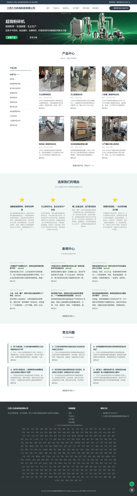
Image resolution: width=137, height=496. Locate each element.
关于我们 (76, 8)
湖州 (87, 443)
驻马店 (57, 480)
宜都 (73, 473)
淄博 (67, 480)
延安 (37, 473)
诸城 (105, 477)
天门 (46, 466)
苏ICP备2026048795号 (87, 491)
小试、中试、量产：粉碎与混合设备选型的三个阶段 (27, 294)
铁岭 (55, 466)
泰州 (28, 466)
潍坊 (77, 466)
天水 (50, 466)
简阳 (110, 443)
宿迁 (87, 463)
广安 (41, 439)
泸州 (35, 453)
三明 (78, 460)
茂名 (50, 453)
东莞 (55, 436)
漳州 (60, 477)
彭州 (43, 456)
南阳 (110, 453)
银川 (77, 473)
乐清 (109, 473)
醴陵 (59, 449)
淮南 (62, 443)
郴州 (68, 432)
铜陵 (64, 466)
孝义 (68, 470)
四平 (69, 463)
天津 (41, 466)
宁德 (28, 456)
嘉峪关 (32, 446)
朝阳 (55, 432)
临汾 (64, 449)
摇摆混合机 (13, 102)
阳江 (46, 473)
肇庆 (69, 477)
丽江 (55, 449)
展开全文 (42, 108)
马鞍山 (41, 453)
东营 (68, 436)
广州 (50, 439)
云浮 (32, 477)
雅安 (32, 473)
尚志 (105, 460)
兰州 (31, 449)
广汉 (46, 439)
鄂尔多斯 (80, 436)
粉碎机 (12, 79)
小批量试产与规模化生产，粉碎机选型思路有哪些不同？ (27, 267)
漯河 (26, 453)
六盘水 (87, 449)
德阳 (41, 436)
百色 (50, 429)
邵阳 (31, 463)
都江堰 (74, 436)
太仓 (105, 463)
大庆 (23, 436)
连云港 (45, 449)
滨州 (100, 429)
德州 (46, 436)
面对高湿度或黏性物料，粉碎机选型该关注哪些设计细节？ (109, 294)
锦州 (87, 446)
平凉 (58, 456)
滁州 (91, 432)
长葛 (28, 432)
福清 (95, 436)
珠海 (109, 477)
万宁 (73, 466)
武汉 (100, 466)
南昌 (83, 453)
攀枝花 (38, 456)
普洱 (67, 456)
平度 (53, 456)
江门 (96, 443)
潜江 (80, 456)
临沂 (77, 449)
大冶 (32, 436)
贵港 (55, 439)
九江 (92, 446)
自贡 (71, 480)
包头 (73, 429)
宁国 (32, 456)
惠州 (83, 443)
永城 (100, 473)
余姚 (40, 477)
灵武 (68, 449)
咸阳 (59, 470)
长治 (41, 432)
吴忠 (23, 470)
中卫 (91, 477)
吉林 (41, 446)
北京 (82, 429)
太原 (114, 463)
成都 (64, 432)
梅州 (59, 453)
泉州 (34, 460)
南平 (101, 453)
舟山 (100, 477)
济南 (46, 446)
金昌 (50, 446)
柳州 (96, 449)
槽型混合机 (13, 125)
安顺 (41, 429)
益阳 (95, 473)
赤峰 (73, 432)
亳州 (104, 429)
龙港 (101, 449)
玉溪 (36, 477)
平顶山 (48, 456)
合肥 (26, 443)
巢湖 (50, 432)
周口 (96, 477)
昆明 (114, 446)
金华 (69, 446)
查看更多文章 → (68, 316)
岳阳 (113, 473)
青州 (103, 456)
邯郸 (105, 439)
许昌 (23, 473)
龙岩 (110, 449)
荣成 (61, 460)
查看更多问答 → (68, 390)
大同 (28, 436)
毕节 (95, 429)
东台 (59, 436)
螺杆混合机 (13, 107)
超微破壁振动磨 (15, 84)
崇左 (82, 432)
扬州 (50, 473)
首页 (48, 8)
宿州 (96, 463)
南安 (78, 453)
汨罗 (68, 453)
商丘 (96, 460)
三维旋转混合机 (15, 120)
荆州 (65, 446)
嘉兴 (26, 446)
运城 (27, 477)
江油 (105, 443)
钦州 (113, 456)
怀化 (58, 443)
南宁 (96, 453)
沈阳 (35, 463)
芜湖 (104, 466)
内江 (114, 453)
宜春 (68, 473)
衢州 (47, 460)
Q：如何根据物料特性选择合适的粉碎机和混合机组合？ (109, 348)
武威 (109, 466)
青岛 (85, 456)
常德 (23, 432)
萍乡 (62, 456)
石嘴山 (60, 463)
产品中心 (56, 8)
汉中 (114, 439)
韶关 (22, 463)
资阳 (76, 480)
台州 (23, 466)
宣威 (113, 470)
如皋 (65, 460)
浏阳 (92, 449)
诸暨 (114, 477)
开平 (110, 446)
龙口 (105, 449)
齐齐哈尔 (28, 460)
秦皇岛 (108, 456)
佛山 (90, 436)
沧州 (109, 429)
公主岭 (36, 439)
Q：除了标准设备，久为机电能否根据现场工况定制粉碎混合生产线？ (27, 348)
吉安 (92, 443)
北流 (86, 429)
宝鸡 (64, 429)
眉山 (55, 453)
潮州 (59, 432)
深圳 (40, 463)
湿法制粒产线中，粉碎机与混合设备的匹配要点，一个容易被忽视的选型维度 (67, 294)
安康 (23, 429)
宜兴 (91, 473)
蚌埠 (91, 429)
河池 (22, 443)
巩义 (31, 439)
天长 (37, 466)
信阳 (91, 470)
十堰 (55, 463)
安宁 (28, 429)
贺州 (44, 443)
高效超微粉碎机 (15, 111)
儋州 (113, 432)
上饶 (101, 460)
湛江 (64, 477)
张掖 (55, 477)
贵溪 (68, 439)
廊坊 (26, 449)
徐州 (28, 473)
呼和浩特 (77, 443)
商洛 (92, 460)
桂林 (59, 439)
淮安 (49, 443)
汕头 (110, 460)
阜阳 (99, 436)
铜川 (59, 466)
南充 (87, 453)
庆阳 (89, 456)
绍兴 (26, 463)
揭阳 (37, 446)
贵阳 (73, 439)
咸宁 (50, 470)
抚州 (108, 436)
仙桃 (55, 470)
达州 (37, 436)
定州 (50, 436)
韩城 (96, 439)
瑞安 (69, 460)
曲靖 (43, 460)
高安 (22, 439)
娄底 (114, 449)
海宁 (92, 439)
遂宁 (78, 463)
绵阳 (64, 453)
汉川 (101, 439)
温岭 (91, 466)
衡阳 (35, 443)
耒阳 (35, 449)
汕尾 (114, 460)
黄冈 (67, 443)
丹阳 (109, 432)
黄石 (71, 443)
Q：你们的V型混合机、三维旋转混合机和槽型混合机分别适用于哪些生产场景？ (27, 371)
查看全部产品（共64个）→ (83, 165)
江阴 (101, 443)
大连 (104, 432)
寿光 (65, 463)
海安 (83, 439)
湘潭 (41, 470)
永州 (104, 473)
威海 (82, 466)
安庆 (32, 429)
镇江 (82, 477)
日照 (56, 460)
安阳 (46, 429)
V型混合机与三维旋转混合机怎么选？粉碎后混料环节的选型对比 (67, 267)
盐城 (41, 473)
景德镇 (56, 446)
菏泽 (40, 443)
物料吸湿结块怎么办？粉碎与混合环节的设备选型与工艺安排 (109, 267)
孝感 (64, 470)
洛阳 (31, 453)
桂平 (64, 439)
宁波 (23, 456)
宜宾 (59, 473)
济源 (101, 446)
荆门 (61, 446)
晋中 (83, 446)
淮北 (53, 443)
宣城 (109, 470)
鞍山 (37, 429)
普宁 (71, 456)
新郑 (104, 470)
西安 (37, 470)
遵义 (80, 480)
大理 (100, 432)
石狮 (50, 463)
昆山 (22, 449)
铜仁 (68, 466)
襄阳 (46, 470)
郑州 (78, 477)
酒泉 (96, 446)
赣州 (113, 436)
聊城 (50, 449)
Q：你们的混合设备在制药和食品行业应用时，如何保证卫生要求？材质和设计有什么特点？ (68, 371)
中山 (87, 477)
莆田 (76, 456)
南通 (105, 453)
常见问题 (86, 8)
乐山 (40, 449)
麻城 (46, 453)
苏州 (92, 463)
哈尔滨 (78, 439)
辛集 (82, 470)
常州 (46, 432)
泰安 (101, 463)
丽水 (82, 449)
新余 (100, 470)
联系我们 (95, 8)
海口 (87, 439)
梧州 (28, 470)
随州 (83, 463)
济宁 (74, 446)
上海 (87, 460)
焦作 (22, 446)
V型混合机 (13, 116)
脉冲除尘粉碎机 (15, 88)
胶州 (114, 443)
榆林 (23, 477)
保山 (68, 429)
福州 (104, 436)
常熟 (37, 432)
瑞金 (74, 460)
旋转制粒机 (13, 97)
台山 (110, 463)
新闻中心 (66, 8)
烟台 (55, 473)
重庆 (77, 432)
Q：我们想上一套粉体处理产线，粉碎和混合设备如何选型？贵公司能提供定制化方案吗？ (109, 371)
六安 (22, 453)
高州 (26, 439)
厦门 (32, 470)
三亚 (83, 460)
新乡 (86, 470)
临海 (73, 449)
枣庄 (45, 477)
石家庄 (45, 463)
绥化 (74, 463)
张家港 (50, 477)
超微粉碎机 (13, 93)
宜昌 (64, 473)
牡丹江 (74, 453)
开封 (105, 446)
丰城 (86, 436)
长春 (113, 429)
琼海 (22, 460)
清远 (94, 456)
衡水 (31, 443)
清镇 (98, 456)
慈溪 (95, 432)
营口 (82, 473)
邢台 (77, 470)
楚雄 (86, 432)
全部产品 (14, 74)
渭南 (86, 466)
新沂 (95, 470)
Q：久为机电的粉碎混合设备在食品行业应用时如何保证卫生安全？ (68, 348)
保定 (59, 429)
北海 (77, 429)
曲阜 (38, 460)
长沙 (32, 432)
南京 (92, 453)
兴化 (73, 470)
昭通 (73, 477)
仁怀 (52, 460)
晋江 (78, 446)
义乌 (86, 473)
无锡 (113, 466)
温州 (95, 466)
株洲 (62, 480)
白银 (55, 429)
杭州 (110, 439)
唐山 (32, 466)
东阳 (64, 436)
